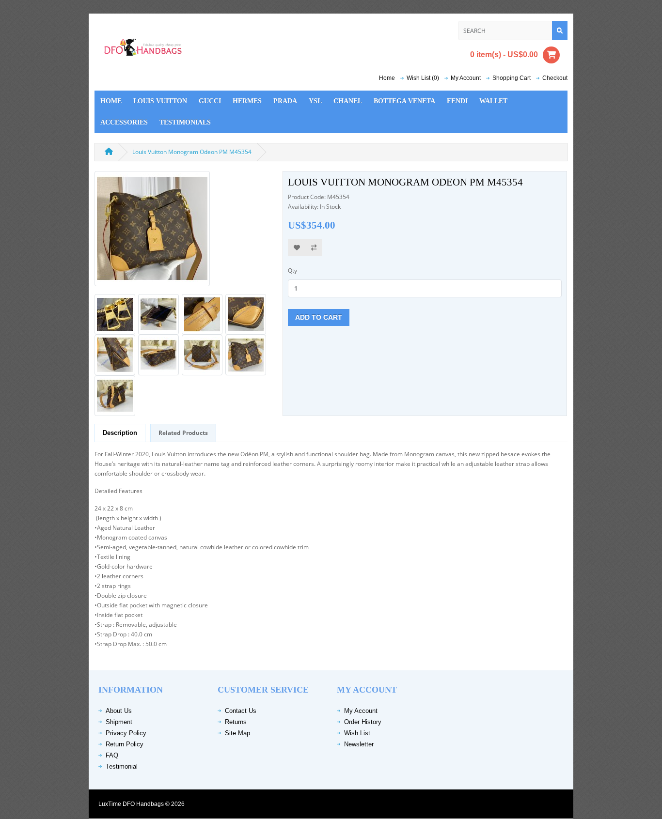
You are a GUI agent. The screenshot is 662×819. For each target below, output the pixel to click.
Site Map (237, 733)
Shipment (119, 722)
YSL (315, 101)
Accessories (124, 122)
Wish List (357, 733)
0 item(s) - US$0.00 (504, 54)
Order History (362, 722)
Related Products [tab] (183, 433)
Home (387, 78)
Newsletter (359, 744)
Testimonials (185, 122)
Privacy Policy (126, 733)
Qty (292, 270)
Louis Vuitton (160, 101)
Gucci (210, 101)
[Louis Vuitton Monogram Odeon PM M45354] (152, 232)
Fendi (457, 101)
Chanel (347, 101)
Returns (236, 722)
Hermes (247, 101)
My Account (361, 710)
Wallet (493, 101)
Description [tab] (120, 432)
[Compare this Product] (313, 247)
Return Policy (124, 744)
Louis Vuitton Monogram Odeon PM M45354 (192, 152)
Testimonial (122, 766)
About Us (119, 710)
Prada (285, 101)
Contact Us (240, 710)
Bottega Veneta (404, 101)
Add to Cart (318, 317)
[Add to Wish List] (297, 247)
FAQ (112, 755)
